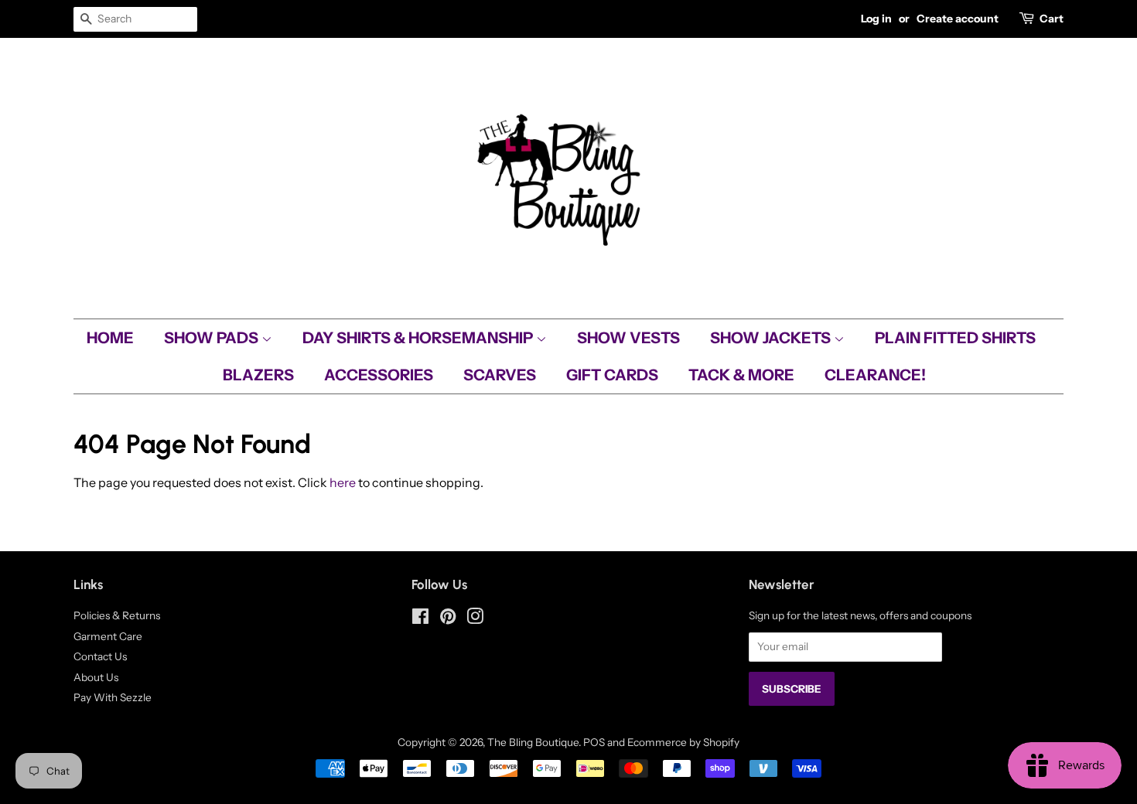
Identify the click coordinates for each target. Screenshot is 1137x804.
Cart (1052, 19)
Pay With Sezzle (112, 697)
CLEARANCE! (875, 375)
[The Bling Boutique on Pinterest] (447, 619)
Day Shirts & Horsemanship (419, 338)
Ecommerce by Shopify (683, 742)
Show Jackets (772, 338)
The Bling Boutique (533, 742)
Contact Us (100, 656)
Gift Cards (612, 375)
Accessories (378, 375)
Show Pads (212, 338)
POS (594, 742)
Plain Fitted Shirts (955, 338)
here (342, 482)
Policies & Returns (116, 615)
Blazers (258, 375)
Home (110, 338)
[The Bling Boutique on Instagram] (474, 619)
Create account (958, 19)
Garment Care (107, 636)
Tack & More (741, 375)
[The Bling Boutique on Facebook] (420, 619)
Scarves (499, 375)
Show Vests (628, 338)
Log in (876, 19)
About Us (95, 677)
